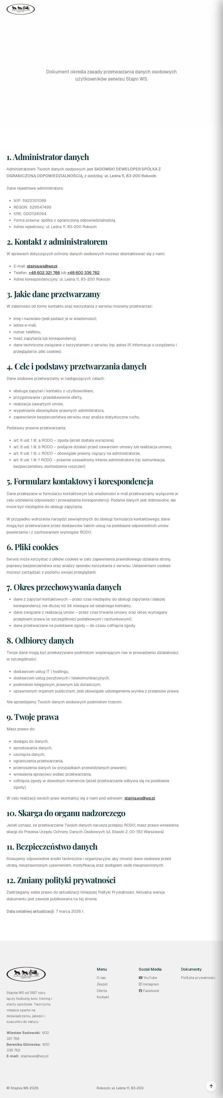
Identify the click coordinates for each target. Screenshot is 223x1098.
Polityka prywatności (198, 977)
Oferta (102, 991)
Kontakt (103, 997)
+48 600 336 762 (83, 272)
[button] (214, 9)
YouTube (150, 977)
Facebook (151, 991)
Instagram (151, 984)
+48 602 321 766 (44, 272)
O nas (101, 977)
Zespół (102, 984)
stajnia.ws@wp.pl (42, 266)
